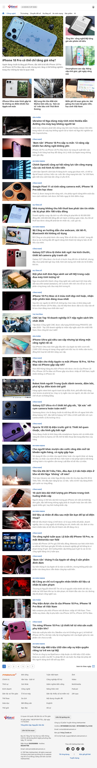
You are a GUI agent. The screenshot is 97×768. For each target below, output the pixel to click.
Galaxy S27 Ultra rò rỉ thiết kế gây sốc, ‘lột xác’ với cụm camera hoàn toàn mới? (62, 407)
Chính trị (5, 679)
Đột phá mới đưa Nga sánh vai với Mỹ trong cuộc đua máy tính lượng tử (61, 275)
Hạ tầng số (47, 13)
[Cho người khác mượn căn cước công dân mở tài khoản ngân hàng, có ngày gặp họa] (16, 454)
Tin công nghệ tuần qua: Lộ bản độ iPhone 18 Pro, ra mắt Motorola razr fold (63, 538)
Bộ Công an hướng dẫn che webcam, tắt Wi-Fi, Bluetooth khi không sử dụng (60, 232)
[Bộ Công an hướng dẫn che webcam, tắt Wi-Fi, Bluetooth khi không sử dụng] (16, 235)
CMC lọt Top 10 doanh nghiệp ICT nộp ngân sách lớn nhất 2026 (63, 319)
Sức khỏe (24, 684)
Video (74, 679)
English (49, 703)
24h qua (75, 693)
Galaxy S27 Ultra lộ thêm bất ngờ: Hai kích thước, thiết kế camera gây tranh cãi (61, 254)
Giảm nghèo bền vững (55, 684)
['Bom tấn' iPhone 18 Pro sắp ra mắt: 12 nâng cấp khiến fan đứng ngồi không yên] (16, 147)
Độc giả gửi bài (85, 754)
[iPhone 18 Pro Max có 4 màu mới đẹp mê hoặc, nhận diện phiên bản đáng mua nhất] (16, 300)
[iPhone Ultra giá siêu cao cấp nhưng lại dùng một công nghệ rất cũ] (16, 344)
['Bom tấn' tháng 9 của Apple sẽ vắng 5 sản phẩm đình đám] (16, 564)
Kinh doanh (7, 689)
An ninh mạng (58, 13)
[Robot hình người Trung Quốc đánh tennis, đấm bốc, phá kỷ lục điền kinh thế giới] (16, 388)
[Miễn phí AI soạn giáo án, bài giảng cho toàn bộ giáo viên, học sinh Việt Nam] (80, 88)
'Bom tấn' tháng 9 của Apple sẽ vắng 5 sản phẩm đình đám (61, 561)
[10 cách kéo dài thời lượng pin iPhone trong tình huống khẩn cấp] (16, 497)
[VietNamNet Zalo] (82, 750)
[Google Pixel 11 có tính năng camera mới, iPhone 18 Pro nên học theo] (16, 191)
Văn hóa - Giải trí (28, 679)
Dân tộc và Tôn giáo (10, 693)
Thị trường (24, 13)
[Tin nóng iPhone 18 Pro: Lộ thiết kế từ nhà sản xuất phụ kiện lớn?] (16, 630)
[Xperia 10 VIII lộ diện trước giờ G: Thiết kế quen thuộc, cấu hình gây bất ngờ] (16, 432)
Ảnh (73, 675)
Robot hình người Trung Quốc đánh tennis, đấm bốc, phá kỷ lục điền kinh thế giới (63, 385)
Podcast (75, 689)
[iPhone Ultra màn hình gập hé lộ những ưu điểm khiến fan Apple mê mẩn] (17, 88)
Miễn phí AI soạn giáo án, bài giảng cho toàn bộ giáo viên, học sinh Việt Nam (79, 104)
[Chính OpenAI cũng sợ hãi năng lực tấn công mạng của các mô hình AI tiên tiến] (16, 169)
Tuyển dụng (74, 758)
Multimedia (76, 684)
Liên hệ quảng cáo (63, 717)
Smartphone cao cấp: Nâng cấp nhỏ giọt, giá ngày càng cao (79, 71)
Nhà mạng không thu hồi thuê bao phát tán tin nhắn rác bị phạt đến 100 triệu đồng (63, 210)
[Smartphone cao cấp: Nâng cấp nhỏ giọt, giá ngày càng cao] (80, 55)
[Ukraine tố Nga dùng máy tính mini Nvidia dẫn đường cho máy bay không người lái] (16, 125)
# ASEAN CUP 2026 (29, 7)
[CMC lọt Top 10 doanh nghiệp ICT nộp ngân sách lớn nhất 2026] (16, 322)
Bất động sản (26, 703)
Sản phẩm (68, 13)
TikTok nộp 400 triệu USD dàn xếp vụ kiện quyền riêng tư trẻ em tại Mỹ (61, 649)
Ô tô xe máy (26, 693)
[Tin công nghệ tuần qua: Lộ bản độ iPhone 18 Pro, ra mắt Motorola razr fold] (16, 541)
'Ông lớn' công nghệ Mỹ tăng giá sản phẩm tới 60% (79, 39)
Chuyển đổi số (35, 13)
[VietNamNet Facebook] (68, 750)
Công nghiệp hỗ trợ (54, 679)
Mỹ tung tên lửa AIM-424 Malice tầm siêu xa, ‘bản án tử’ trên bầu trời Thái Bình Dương (47, 105)
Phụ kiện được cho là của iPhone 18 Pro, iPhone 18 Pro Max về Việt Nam (62, 605)
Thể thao (5, 698)
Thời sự (5, 684)
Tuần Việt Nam (52, 675)
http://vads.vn (66, 732)
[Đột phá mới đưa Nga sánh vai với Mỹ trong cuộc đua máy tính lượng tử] (16, 279)
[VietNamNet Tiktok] (77, 750)
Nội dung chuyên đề (54, 698)
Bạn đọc (24, 708)
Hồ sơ (48, 708)
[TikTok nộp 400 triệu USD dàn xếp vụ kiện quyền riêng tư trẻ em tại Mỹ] (16, 652)
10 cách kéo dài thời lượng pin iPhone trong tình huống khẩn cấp (61, 494)
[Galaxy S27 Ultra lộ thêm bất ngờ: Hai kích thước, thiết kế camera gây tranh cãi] (16, 257)
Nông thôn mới (52, 689)
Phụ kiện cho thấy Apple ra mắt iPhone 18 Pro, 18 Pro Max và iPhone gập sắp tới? (64, 363)
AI (75, 13)
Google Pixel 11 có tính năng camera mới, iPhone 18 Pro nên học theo (63, 188)
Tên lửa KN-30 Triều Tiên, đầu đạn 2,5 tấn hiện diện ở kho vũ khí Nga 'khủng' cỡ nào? (63, 472)
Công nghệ (11, 13)
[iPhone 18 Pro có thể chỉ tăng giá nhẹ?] (32, 36)
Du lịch (24, 698)
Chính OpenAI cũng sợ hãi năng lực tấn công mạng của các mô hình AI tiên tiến (62, 166)
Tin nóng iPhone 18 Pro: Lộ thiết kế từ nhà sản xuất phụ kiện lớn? (63, 627)
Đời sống (24, 675)
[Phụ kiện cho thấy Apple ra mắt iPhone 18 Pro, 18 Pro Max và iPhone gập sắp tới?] (16, 366)
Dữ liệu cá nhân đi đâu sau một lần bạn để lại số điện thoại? (63, 516)
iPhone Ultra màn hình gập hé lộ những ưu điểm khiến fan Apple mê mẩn (16, 104)
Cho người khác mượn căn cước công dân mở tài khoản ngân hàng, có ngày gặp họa (61, 450)
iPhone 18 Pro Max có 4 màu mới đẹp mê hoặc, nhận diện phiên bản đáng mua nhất (63, 297)
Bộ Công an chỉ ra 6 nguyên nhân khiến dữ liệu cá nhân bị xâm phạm (61, 583)
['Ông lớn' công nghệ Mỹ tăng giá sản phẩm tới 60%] (80, 25)
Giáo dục (5, 703)
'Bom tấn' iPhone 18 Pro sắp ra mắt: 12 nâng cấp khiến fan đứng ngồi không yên (61, 144)
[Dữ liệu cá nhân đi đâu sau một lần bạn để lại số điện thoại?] (16, 519)
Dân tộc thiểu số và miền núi (57, 693)
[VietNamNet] (3, 13)
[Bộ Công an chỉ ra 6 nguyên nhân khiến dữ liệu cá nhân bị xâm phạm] (16, 586)
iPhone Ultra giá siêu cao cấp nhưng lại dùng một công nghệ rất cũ (61, 341)
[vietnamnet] (13, 9)
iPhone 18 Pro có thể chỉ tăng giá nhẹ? (29, 60)
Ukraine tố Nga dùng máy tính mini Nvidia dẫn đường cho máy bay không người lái (60, 122)
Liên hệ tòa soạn (28, 730)
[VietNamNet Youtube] (73, 750)
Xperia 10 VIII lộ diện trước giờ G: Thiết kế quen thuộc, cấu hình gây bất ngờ (60, 429)
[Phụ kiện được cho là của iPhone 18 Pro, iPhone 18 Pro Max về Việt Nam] (16, 608)
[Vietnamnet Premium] (9, 676)
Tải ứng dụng (64, 754)
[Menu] (3, 7)
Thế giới (5, 708)
